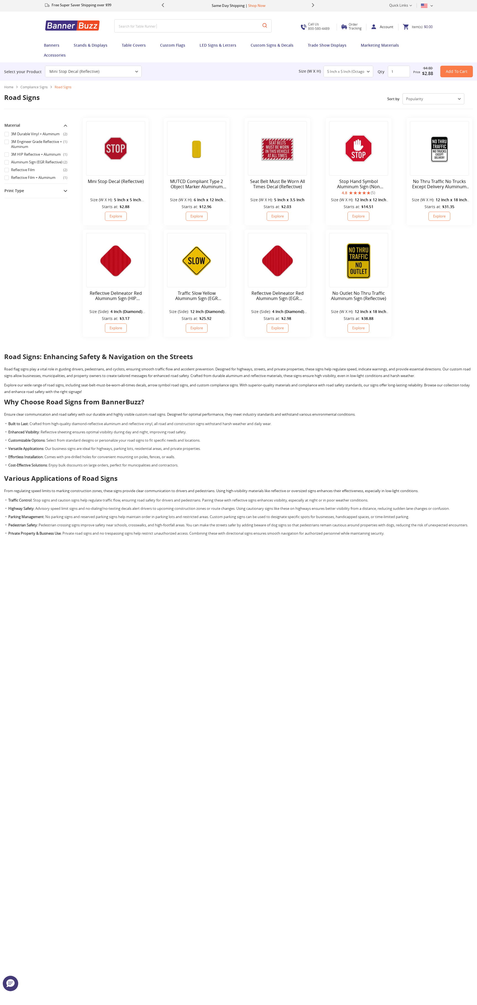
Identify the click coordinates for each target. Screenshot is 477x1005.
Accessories (55, 55)
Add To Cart (456, 71)
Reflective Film (39, 169)
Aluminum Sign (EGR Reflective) (39, 162)
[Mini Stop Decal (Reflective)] (115, 148)
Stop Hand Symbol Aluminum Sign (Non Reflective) (358, 184)
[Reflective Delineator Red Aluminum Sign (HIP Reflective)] (115, 260)
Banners (51, 45)
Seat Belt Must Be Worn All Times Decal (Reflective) (277, 184)
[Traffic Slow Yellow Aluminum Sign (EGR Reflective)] (196, 260)
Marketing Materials (380, 45)
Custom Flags (172, 45)
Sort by (393, 98)
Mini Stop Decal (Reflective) (74, 71)
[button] (10, 983)
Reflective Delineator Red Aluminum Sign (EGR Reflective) (277, 296)
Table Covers (134, 45)
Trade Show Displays (327, 45)
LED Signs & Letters (218, 45)
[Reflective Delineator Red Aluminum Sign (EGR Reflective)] (277, 260)
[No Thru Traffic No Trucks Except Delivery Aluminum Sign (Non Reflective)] (439, 148)
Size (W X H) (310, 71)
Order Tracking (355, 26)
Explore (116, 216)
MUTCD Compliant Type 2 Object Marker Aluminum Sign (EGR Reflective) (196, 184)
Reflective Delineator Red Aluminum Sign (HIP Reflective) (116, 296)
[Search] (265, 26)
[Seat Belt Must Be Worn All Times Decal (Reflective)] (277, 148)
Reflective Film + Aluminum (39, 177)
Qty (381, 71)
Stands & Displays (90, 45)
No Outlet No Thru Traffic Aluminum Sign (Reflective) (358, 296)
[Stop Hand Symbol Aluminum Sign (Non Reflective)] (358, 148)
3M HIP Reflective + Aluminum (39, 154)
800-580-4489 (319, 26)
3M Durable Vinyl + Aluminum (39, 133)
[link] (36, 86)
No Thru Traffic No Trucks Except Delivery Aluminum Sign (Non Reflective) (439, 184)
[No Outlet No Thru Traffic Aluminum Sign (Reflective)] (358, 260)
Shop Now (257, 5)
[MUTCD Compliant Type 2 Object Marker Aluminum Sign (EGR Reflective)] (196, 148)
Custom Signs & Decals (272, 45)
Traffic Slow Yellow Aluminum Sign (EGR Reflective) (196, 296)
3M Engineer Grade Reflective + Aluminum (39, 144)
